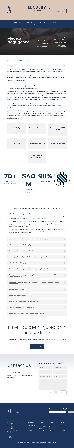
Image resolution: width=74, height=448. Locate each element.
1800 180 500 (12, 427)
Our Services (42, 22)
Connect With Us (12, 432)
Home (9, 60)
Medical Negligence (43, 40)
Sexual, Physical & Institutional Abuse (61, 46)
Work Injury (63, 37)
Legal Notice (10, 437)
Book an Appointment (60, 10)
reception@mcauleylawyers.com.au (20, 430)
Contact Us (35, 24)
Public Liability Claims (60, 42)
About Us (17, 22)
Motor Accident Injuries (60, 39)
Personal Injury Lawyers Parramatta (42, 38)
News (55, 22)
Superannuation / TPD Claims (40, 49)
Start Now (37, 346)
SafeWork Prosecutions (42, 46)
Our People (29, 22)
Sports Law (45, 43)
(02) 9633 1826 (16, 372)
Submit (63, 392)
